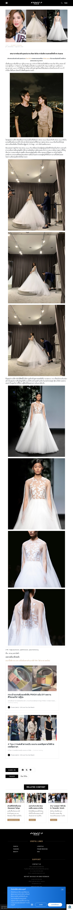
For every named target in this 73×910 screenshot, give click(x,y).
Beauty (15, 851)
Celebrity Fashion (16, 45)
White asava (46, 58)
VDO (38, 851)
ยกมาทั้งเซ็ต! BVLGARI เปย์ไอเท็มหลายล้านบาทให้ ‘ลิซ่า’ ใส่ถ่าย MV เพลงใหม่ (28, 661)
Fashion (32, 820)
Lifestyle (40, 846)
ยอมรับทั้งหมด (55, 905)
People (15, 846)
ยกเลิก (41, 905)
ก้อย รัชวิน (28, 58)
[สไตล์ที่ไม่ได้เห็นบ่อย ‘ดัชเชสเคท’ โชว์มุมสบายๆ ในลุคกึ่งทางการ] (15, 798)
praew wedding (42, 849)
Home (7, 45)
